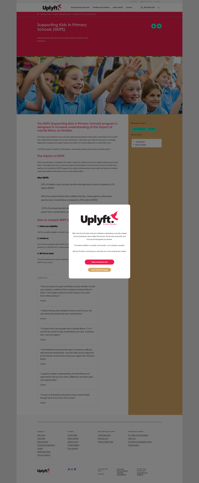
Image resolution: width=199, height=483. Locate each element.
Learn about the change (99, 270)
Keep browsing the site (99, 262)
